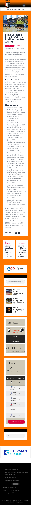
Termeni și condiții (8, 493)
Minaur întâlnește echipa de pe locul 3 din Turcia (19, 310)
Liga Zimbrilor (10, 46)
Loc (8, 378)
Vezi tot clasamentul (16, 422)
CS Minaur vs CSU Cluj (15, 331)
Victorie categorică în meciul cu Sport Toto (18, 301)
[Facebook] (13, 484)
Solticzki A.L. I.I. (19, 502)
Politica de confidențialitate (11, 490)
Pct (23, 378)
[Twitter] (15, 484)
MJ (19, 378)
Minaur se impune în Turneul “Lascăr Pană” (18, 292)
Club (12, 378)
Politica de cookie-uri (9, 487)
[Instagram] (18, 484)
